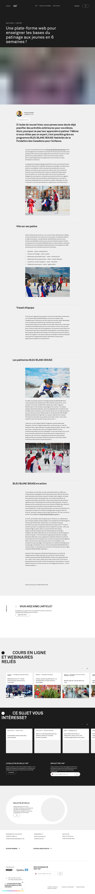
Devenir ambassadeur (41, 848)
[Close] (23, 882)
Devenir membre (12, 848)
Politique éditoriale (80, 887)
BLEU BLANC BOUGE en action (49, 514)
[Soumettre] (76, 774)
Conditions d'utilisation (53, 887)
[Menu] (8, 6)
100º (36, 5)
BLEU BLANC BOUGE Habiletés (56, 149)
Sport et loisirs (56, 5)
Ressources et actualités (45, 5)
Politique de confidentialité (68, 887)
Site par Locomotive (52, 888)
